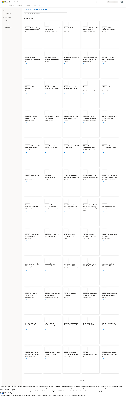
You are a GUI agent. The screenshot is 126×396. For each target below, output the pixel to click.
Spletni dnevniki (18, 386)
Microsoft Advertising (49, 391)
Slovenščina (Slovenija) (5, 392)
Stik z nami (38, 395)
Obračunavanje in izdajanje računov (95, 386)
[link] (33, 35)
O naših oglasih (72, 395)
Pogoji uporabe (55, 395)
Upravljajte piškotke (80, 395)
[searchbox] (13, 13)
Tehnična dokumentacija (50, 386)
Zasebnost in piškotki (46, 395)
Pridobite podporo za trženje (7, 388)
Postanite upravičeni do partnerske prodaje (64, 388)
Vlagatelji (100, 391)
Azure (28, 391)
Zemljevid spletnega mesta (28, 395)
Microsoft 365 (40, 391)
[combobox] (46, 13)
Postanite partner (108, 386)
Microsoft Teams (69, 391)
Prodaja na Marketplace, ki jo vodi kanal (102, 388)
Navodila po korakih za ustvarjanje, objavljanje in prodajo (40, 388)
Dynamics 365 (33, 391)
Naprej (80, 380)
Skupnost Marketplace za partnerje (83, 388)
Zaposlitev (75, 391)
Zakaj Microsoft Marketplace (7, 386)
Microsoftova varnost (21, 391)
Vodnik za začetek (39, 386)
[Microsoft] (6, 2)
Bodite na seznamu (117, 386)
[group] (26, 34)
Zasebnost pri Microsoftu (91, 391)
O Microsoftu (82, 391)
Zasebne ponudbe (60, 386)
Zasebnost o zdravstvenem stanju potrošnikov (11, 395)
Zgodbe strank (25, 386)
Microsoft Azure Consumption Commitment (75, 386)
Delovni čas (32, 386)
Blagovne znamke (63, 395)
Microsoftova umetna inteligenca (8, 391)
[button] (25, 13)
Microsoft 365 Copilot (59, 391)
